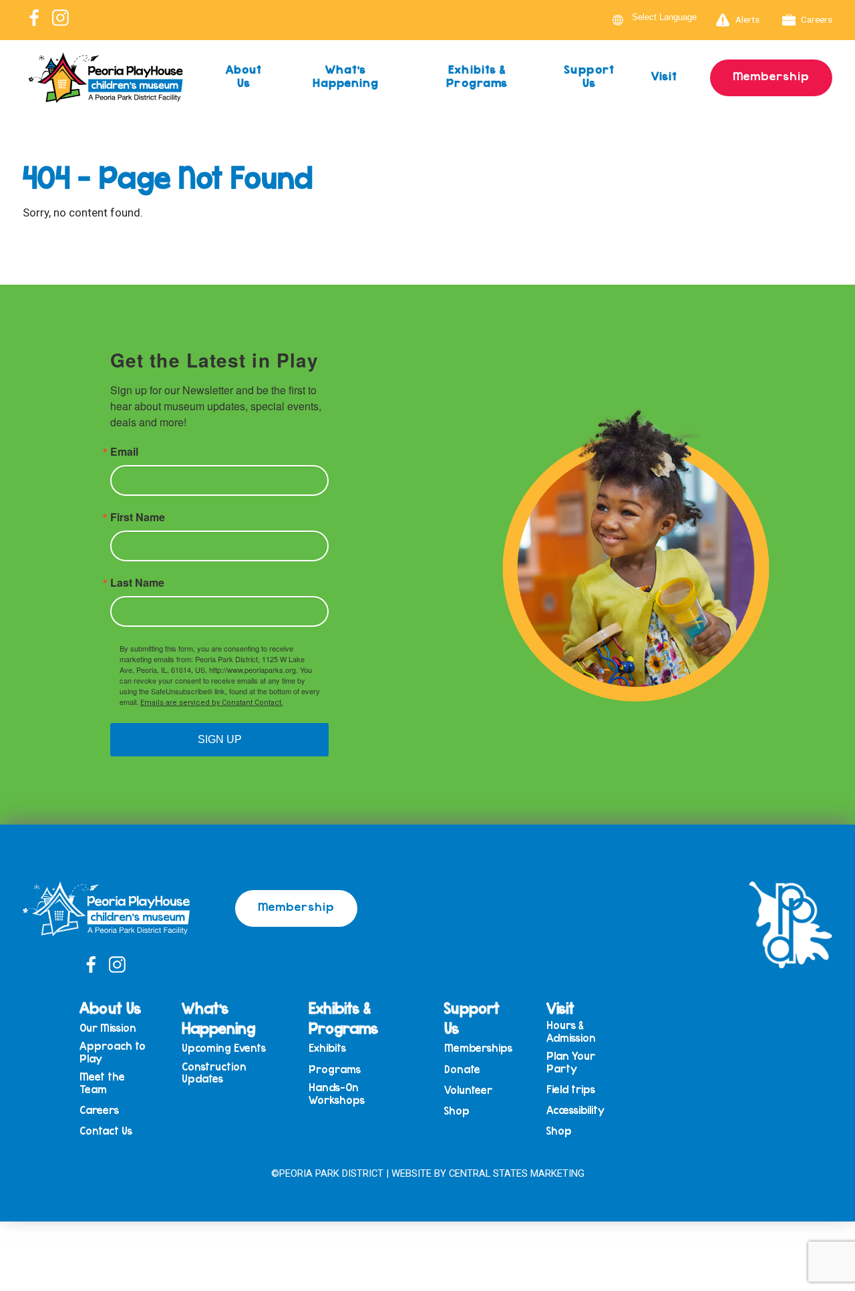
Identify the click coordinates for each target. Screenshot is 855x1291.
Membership (771, 75)
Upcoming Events (224, 1048)
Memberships (478, 1048)
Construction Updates (214, 1072)
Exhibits (327, 1048)
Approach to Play (112, 1052)
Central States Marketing (516, 1173)
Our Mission (107, 1028)
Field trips (570, 1089)
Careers (816, 19)
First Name (137, 517)
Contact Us (105, 1131)
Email (124, 451)
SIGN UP (220, 739)
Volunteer (468, 1090)
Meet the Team (102, 1082)
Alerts (747, 19)
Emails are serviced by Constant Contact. (211, 702)
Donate (462, 1069)
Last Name (137, 582)
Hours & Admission (571, 1031)
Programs (335, 1069)
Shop (457, 1111)
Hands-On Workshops (337, 1093)
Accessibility (575, 1110)
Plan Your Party (570, 1062)
